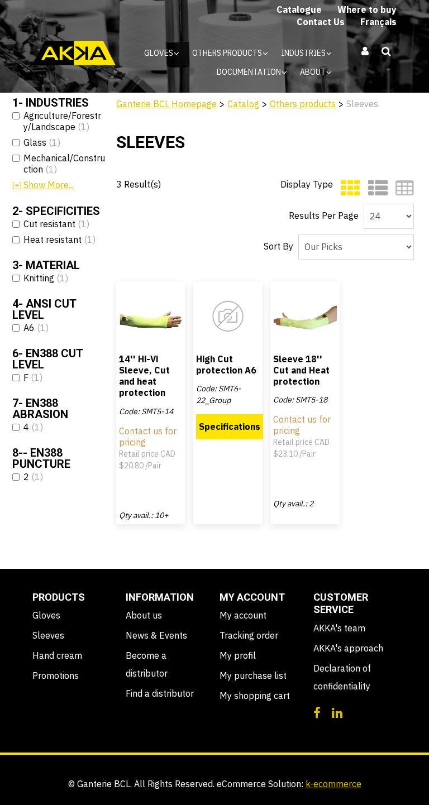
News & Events (156, 635)
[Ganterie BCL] (74, 53)
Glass (41, 142)
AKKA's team (339, 628)
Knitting (45, 278)
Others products (228, 53)
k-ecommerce (333, 783)
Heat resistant (59, 239)
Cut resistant (56, 223)
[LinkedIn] (337, 711)
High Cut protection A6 (226, 364)
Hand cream (57, 655)
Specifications (229, 426)
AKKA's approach (348, 648)
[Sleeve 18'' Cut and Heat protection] (304, 316)
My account (243, 615)
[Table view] (402, 188)
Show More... (43, 184)
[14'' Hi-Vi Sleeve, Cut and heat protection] (150, 316)
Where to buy (367, 9)
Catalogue (299, 9)
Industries (304, 53)
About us (144, 615)
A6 (36, 327)
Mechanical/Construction (64, 163)
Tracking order (249, 635)
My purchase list (253, 675)
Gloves (159, 53)
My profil (238, 655)
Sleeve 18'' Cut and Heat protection (301, 370)
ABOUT (313, 72)
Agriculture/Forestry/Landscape (62, 121)
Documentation (250, 72)
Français (378, 21)
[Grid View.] (347, 188)
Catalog (243, 103)
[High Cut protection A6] (227, 316)
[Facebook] (317, 711)
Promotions (55, 675)
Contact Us (321, 21)
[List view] (375, 188)
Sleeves (48, 635)
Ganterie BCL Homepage (166, 103)
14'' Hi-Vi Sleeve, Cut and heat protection (144, 376)
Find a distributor (160, 693)
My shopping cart (255, 695)
